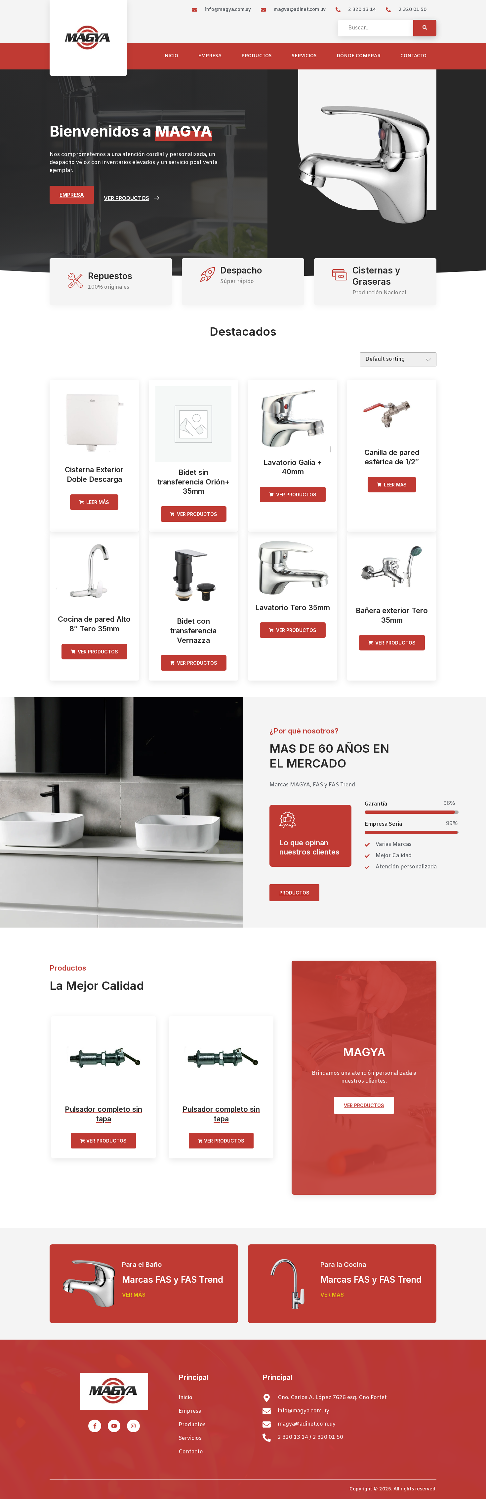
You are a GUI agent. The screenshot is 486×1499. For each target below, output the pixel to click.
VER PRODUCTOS (126, 198)
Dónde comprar (359, 56)
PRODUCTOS (294, 892)
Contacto (413, 56)
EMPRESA (72, 194)
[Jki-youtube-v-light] (114, 1426)
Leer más (97, 502)
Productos (256, 56)
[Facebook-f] (94, 1426)
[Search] (424, 28)
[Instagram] (133, 1426)
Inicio (170, 56)
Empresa (210, 56)
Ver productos (196, 514)
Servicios (304, 56)
